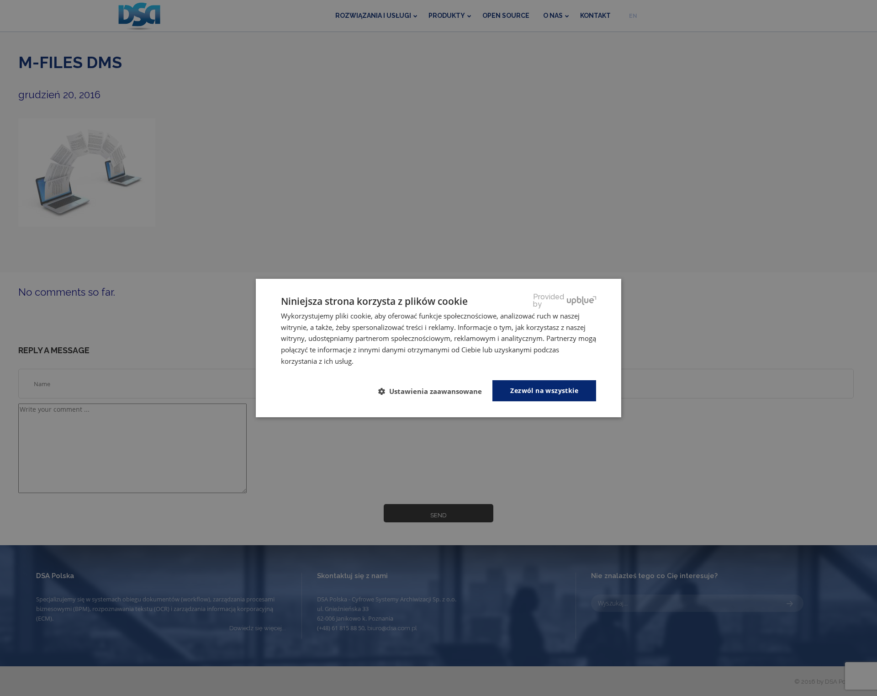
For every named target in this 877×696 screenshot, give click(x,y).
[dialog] (438, 348)
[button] (433, 391)
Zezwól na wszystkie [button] (544, 390)
